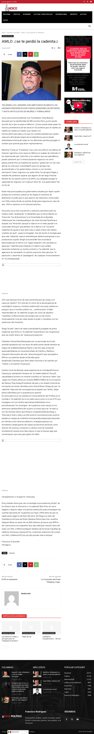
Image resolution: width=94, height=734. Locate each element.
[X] (87, 1)
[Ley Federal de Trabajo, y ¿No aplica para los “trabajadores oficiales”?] (11, 627)
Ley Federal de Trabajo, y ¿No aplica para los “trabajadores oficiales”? (10, 639)
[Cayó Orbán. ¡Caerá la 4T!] (68, 138)
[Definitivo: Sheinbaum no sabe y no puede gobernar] (68, 130)
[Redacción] (11, 598)
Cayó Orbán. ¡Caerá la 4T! (82, 136)
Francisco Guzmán (13, 33)
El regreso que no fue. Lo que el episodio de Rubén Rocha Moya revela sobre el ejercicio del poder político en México (20, 687)
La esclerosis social (81, 144)
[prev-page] (3, 646)
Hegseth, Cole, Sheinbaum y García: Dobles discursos (20, 674)
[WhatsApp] (36, 54)
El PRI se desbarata (9, 579)
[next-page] (7, 646)
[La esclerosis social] (68, 146)
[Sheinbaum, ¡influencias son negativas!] (68, 155)
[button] (89, 26)
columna (12, 553)
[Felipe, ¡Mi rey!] (31, 627)
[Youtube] (90, 1)
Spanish (15, 732)
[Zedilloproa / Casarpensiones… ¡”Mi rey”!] (51, 627)
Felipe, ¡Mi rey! (26, 637)
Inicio (3, 33)
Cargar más (77, 162)
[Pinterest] (30, 54)
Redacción (26, 593)
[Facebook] (84, 1)
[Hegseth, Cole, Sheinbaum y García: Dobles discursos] (6, 674)
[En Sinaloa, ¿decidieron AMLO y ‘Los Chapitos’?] (6, 700)
